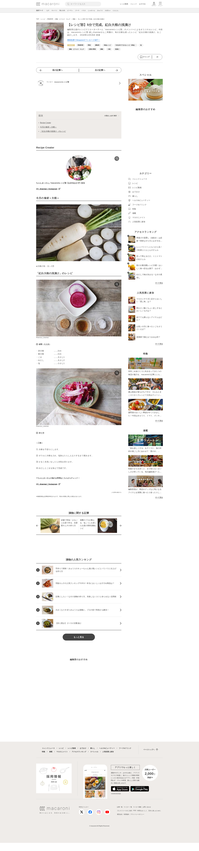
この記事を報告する (116, 492)
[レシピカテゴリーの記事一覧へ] (71, 45)
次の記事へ (100, 70)
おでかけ (83, 748)
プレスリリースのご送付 (124, 810)
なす (48, 10)
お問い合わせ (147, 807)
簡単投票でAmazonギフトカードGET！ (83, 40)
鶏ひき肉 (62, 10)
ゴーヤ (77, 10)
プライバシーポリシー (137, 814)
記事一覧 (120, 807)
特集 (43, 752)
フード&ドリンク (125, 748)
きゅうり (100, 10)
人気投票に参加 (108, 752)
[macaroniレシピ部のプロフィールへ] (78, 83)
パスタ (84, 10)
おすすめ (142, 4)
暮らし (92, 748)
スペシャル (94, 752)
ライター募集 (137, 807)
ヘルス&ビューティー (107, 748)
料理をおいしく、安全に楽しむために (149, 810)
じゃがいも (91, 10)
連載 (50, 752)
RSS (134, 810)
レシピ (61, 748)
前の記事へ (57, 70)
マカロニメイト (62, 752)
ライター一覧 (128, 807)
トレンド (133, 4)
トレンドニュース (48, 748)
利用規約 (126, 814)
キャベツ (54, 10)
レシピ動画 (124, 4)
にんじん (115, 10)
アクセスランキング (79, 752)
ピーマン (70, 10)
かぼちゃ (108, 10)
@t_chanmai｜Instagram (46, 189)
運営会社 (120, 814)
